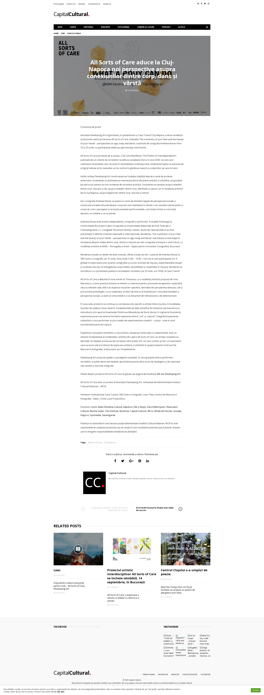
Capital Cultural (138, 411)
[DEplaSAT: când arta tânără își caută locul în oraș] (181, 639)
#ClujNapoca (110, 442)
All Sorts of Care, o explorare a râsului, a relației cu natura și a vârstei (123, 597)
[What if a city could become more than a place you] (205, 639)
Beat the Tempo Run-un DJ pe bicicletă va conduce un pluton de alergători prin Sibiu (178, 589)
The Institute (111, 411)
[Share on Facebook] (115, 460)
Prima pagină (59, 4)
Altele (181, 27)
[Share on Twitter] (123, 460)
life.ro (150, 411)
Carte (73, 27)
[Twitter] (205, 3)
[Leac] (78, 549)
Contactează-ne (94, 4)
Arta (60, 27)
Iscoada (177, 411)
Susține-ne (107, 4)
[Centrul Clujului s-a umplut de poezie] (185, 549)
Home (56, 33)
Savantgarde (108, 415)
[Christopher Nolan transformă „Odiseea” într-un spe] (181, 651)
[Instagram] (208, 3)
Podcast (166, 27)
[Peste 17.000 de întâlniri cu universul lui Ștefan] (169, 639)
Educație (105, 27)
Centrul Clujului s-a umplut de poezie (184, 572)
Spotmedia (95, 415)
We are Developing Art (168, 373)
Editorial (88, 27)
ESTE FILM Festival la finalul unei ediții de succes (154, 509)
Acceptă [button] (255, 690)
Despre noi (71, 4)
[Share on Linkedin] (147, 460)
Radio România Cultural (110, 406)
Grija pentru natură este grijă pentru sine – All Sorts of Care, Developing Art (69, 585)
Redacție (81, 4)
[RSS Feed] (198, 3)
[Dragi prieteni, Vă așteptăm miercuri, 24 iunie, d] (205, 651)
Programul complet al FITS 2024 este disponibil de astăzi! (110, 509)
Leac (57, 570)
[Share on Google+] (131, 460)
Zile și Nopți (139, 406)
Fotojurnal (124, 27)
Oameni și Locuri (145, 27)
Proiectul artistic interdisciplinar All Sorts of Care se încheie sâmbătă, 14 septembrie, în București (131, 576)
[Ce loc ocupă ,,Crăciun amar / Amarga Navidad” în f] (193, 639)
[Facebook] (201, 3)
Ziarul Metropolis (155, 406)
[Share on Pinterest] (140, 460)
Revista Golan (96, 411)
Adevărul (127, 406)
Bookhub (124, 411)
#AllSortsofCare (95, 442)
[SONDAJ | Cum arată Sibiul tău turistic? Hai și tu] (169, 651)
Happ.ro (84, 415)
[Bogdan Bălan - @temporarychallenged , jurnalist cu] (193, 651)
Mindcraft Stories (163, 411)
